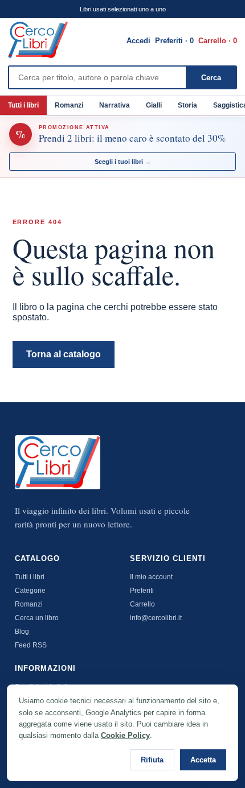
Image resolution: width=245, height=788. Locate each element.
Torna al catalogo (63, 354)
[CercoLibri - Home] (38, 40)
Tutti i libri (23, 105)
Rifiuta (152, 760)
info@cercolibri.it (156, 618)
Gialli (154, 105)
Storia (187, 105)
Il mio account (151, 577)
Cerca (211, 77)
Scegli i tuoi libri (123, 161)
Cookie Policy (125, 735)
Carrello (142, 604)
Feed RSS (31, 645)
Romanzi (69, 105)
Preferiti (142, 591)
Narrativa (114, 105)
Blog (22, 632)
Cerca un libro (37, 618)
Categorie (30, 591)
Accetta (203, 760)
